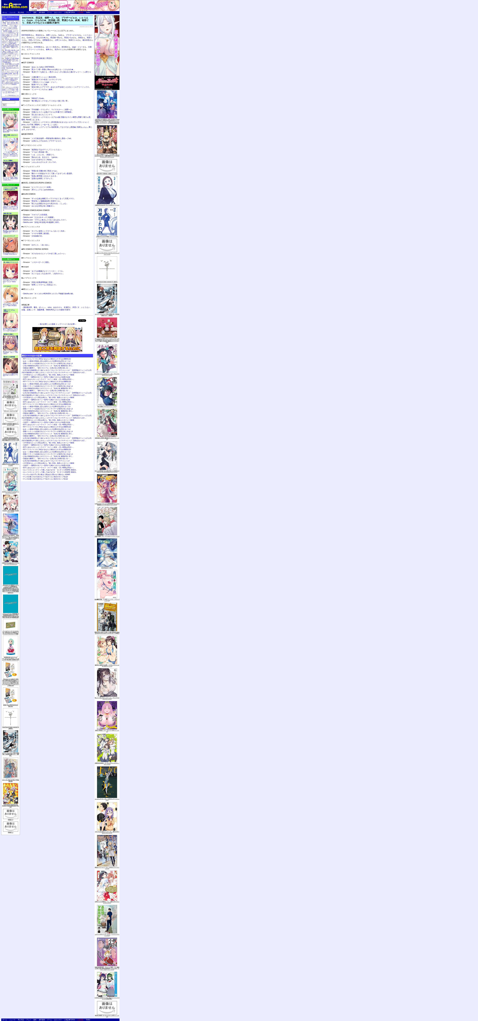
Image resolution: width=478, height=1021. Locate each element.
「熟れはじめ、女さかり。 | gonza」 (41, 157)
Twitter (88, 12)
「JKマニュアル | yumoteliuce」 (39, 189)
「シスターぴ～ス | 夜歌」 (37, 262)
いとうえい (87, 35)
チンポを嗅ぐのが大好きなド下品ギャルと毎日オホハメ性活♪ (45, 476)
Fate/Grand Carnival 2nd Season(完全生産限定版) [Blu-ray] (10, 806)
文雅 (90, 46)
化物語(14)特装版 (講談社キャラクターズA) (10, 424)
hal (59, 35)
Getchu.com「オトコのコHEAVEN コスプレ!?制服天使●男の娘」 (49, 293)
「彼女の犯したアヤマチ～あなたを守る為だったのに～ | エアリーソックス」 (57, 86)
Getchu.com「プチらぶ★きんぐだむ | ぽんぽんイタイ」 (45, 219)
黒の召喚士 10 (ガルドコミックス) (107, 406)
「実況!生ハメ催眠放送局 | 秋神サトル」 (42, 200)
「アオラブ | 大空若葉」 (36, 214)
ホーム (4, 12)
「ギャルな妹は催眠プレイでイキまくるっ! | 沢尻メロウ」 (49, 198)
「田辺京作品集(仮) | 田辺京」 (38, 58)
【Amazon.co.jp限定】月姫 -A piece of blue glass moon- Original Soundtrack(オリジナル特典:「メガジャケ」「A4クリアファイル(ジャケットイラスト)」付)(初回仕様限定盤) (107, 121)
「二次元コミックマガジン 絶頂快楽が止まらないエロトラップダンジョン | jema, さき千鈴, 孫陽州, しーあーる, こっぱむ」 (55, 123)
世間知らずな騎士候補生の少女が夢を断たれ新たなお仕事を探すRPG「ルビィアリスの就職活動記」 (10, 60)
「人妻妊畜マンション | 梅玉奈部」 (40, 77)
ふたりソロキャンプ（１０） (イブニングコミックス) (107, 934)
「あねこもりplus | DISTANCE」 (39, 66)
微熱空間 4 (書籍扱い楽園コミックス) (107, 173)
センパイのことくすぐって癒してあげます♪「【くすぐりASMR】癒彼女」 (50, 470)
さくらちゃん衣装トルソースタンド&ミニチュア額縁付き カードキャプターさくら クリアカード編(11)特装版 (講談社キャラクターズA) (107, 340)
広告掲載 (80, 12)
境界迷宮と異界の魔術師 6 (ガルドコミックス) (107, 438)
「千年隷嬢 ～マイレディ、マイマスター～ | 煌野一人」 (48, 109)
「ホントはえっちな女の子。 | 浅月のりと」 (43, 273)
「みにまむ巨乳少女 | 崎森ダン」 (39, 205)
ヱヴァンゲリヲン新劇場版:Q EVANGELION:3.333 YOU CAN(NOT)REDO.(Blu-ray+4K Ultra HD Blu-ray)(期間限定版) (10, 615)
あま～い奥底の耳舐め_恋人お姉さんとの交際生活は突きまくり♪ (46, 361)
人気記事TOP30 (69, 12)
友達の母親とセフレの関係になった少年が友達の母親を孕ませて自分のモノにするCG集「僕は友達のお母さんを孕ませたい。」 (10, 66)
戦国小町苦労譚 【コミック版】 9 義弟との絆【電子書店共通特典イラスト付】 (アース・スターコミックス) (107, 968)
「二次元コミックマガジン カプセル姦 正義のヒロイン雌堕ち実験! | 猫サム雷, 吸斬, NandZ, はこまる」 (56, 118)
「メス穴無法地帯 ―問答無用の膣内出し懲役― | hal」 (48, 138)
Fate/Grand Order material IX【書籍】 (10, 727)
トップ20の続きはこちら (12, 95)
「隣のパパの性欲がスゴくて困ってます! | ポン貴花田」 (48, 173)
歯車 (47, 49)
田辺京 (38, 35)
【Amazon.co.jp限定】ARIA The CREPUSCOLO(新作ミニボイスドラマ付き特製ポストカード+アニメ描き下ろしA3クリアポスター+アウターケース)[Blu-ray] (10, 682)
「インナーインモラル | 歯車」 (38, 89)
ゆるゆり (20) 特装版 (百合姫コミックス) (10, 511)
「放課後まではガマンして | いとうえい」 (43, 149)
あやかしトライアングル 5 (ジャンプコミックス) (10, 492)
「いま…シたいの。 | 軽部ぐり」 (39, 154)
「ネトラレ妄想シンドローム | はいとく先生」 (44, 230)
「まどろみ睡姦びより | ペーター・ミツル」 (43, 271)
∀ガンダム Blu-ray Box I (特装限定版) (10, 780)
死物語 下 (10, 820)
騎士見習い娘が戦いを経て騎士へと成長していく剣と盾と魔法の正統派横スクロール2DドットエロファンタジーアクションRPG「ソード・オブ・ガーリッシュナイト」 (10, 53)
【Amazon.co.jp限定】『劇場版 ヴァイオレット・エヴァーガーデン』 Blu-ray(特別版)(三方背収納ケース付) (10, 537)
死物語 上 (10, 832)
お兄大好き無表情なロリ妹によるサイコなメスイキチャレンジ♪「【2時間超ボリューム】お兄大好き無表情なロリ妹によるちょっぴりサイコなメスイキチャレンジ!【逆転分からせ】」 (56, 371)
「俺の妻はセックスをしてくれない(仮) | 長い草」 (46, 100)
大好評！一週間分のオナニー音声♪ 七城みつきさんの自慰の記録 (46, 377)
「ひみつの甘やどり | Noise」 (38, 159)
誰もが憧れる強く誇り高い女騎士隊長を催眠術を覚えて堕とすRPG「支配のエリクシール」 (10, 47)
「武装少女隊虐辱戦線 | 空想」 (38, 282)
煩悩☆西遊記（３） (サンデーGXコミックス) (107, 730)
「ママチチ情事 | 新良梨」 (37, 233)
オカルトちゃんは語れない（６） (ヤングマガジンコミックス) (107, 374)
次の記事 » (72, 324)
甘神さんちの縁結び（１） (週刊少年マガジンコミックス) (107, 902)
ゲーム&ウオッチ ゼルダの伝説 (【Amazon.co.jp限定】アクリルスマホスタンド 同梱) (10, 632)
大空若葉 (37, 46)
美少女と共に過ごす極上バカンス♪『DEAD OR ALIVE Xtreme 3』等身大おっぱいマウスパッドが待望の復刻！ (10, 41)
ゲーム (49, 12)
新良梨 (64, 46)
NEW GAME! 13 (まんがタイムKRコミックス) (107, 1016)
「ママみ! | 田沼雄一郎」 (36, 152)
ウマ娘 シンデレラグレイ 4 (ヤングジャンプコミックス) (107, 253)
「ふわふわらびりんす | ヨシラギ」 (40, 162)
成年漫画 (42, 12)
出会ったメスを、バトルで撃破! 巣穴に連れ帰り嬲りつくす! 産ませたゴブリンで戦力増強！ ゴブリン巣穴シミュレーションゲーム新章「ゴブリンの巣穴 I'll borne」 (10, 25)
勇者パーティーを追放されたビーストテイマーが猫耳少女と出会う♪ (48, 363)
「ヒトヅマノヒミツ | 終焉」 (37, 187)
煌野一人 (49, 35)
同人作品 (21, 12)
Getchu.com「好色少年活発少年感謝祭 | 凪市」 (41, 222)
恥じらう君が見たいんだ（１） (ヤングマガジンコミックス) (107, 698)
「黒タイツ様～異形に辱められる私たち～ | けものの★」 (49, 69)
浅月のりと (59, 49)
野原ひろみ (68, 37)
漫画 (34, 12)
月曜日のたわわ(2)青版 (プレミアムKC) (10, 464)
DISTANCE (26, 35)
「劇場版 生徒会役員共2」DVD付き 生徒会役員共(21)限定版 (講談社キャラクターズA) (10, 439)
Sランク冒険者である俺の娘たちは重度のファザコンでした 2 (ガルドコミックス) (107, 471)
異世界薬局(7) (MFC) (107, 568)
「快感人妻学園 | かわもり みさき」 (40, 175)
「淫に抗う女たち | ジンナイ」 (38, 114)
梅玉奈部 (86, 40)
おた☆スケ (58, 12)
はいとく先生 (51, 46)
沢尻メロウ (33, 40)
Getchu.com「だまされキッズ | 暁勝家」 (39, 217)
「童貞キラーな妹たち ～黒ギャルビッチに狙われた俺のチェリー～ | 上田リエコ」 (56, 73)
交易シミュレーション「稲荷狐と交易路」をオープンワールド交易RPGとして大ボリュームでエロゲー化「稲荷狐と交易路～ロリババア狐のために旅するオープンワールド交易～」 (10, 34)
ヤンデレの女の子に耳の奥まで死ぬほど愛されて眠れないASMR (46, 474)
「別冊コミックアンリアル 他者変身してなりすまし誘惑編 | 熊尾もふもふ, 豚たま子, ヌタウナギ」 (57, 128)
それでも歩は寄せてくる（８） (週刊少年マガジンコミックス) (107, 832)
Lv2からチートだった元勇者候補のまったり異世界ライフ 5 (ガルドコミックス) (107, 504)
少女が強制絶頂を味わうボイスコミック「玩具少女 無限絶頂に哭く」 (48, 365)
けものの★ (40, 37)
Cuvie (29, 37)
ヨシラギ (25, 46)
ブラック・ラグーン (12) (11, 411)
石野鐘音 (45, 40)
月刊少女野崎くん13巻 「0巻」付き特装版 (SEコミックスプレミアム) (10, 397)
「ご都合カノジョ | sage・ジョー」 (40, 82)
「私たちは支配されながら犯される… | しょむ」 (45, 203)
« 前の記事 (42, 324)
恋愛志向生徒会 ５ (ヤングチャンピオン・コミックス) (107, 763)
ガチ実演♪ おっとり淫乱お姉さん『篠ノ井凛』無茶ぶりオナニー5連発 (48, 374)
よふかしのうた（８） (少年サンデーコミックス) (107, 799)
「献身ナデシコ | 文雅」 (36, 84)
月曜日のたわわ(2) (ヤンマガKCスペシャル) (107, 205)
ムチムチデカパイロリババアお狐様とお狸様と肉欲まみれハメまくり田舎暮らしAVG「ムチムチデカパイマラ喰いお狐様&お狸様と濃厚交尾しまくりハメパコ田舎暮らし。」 (10, 82)
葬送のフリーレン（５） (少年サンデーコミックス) (107, 867)
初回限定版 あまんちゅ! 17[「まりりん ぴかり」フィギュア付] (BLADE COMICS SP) (10, 658)
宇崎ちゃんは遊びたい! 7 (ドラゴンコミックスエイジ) (10, 563)
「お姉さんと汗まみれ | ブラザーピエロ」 (43, 140)
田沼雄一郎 (54, 37)
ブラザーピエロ (72, 35)
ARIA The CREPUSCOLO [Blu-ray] (10, 705)
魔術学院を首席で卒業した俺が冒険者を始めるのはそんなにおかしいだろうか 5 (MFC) (107, 632)
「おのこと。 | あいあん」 (37, 244)
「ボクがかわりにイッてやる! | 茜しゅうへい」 (45, 253)
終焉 (80, 37)
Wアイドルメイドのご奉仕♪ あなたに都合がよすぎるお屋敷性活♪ (47, 359)
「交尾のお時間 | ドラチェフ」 (38, 178)
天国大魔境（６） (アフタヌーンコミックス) (107, 536)
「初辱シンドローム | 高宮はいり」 (40, 284)
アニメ (28, 12)
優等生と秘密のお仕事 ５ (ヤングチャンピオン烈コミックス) (107, 665)
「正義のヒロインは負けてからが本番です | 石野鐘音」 (48, 112)
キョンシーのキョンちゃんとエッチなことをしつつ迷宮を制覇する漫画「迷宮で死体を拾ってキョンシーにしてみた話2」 (10, 73)
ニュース (12, 12)
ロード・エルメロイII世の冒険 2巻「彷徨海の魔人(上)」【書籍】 (10, 754)
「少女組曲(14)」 (33, 235)
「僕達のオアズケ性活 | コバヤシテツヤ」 (43, 79)
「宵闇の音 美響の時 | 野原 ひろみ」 (41, 170)
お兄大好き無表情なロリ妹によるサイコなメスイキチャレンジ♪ (46, 460)
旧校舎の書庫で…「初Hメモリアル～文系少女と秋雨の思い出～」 (47, 368)
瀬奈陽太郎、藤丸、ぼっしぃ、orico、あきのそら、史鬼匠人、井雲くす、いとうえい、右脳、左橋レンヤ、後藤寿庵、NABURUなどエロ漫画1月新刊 (57, 308)
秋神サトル (73, 40)
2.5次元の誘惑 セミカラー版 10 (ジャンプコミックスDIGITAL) (107, 998)
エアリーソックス (34, 49)
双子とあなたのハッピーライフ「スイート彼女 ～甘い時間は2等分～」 (49, 379)
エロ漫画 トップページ (57, 324)
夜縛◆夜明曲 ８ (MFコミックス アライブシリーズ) (107, 599)
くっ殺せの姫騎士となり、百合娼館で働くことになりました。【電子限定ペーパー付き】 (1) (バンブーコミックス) (107, 156)
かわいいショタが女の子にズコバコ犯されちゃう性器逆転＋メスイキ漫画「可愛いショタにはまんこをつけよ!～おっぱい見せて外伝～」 (10, 89)
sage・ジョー (77, 46)
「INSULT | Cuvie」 (34, 98)
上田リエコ (59, 40)
